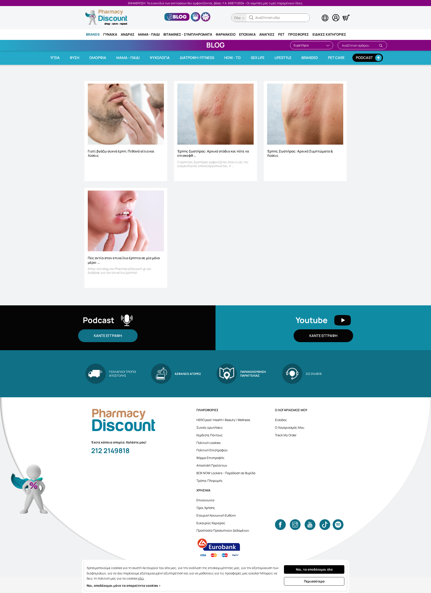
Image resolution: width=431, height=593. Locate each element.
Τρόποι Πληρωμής (209, 480)
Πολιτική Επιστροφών (212, 450)
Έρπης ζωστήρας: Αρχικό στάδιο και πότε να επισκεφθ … (213, 153)
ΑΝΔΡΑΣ (127, 34)
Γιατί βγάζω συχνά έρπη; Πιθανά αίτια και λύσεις (121, 153)
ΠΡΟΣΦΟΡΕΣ (298, 34)
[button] (251, 17)
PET (281, 34)
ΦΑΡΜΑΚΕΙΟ (225, 34)
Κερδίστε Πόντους (209, 435)
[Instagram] (295, 524)
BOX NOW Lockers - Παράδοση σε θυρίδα (225, 473)
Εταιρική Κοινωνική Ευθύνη (216, 515)
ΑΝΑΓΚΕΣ (267, 34)
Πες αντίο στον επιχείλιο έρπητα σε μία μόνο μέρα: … (124, 260)
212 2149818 (110, 450)
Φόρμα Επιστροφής (210, 458)
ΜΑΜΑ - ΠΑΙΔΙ (149, 34)
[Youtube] (310, 524)
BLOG (215, 45)
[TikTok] (324, 524)
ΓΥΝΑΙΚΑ (110, 34)
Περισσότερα (314, 581)
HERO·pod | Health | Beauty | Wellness (223, 420)
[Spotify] (338, 524)
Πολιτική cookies (208, 443)
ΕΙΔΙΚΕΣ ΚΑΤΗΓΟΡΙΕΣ (329, 34)
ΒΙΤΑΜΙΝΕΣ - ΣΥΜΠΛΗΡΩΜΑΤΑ (187, 34)
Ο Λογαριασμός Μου (289, 427)
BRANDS (93, 34)
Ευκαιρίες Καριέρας (210, 523)
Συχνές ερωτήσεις (209, 427)
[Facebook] (280, 524)
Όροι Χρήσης (205, 508)
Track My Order (286, 435)
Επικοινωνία (205, 500)
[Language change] (318, 14)
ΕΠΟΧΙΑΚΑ (247, 34)
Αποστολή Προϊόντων (211, 465)
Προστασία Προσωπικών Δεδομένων (222, 530)
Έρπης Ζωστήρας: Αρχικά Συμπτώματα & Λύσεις (300, 153)
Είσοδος (281, 420)
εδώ (141, 578)
